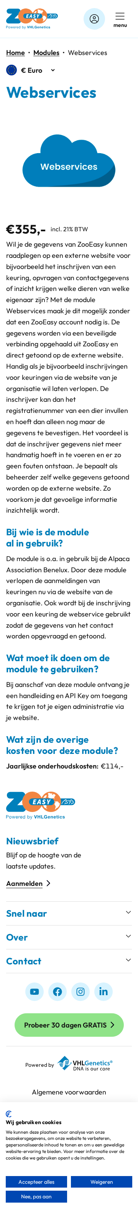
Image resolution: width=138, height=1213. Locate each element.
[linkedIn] (103, 991)
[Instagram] (80, 991)
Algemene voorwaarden (69, 1092)
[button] (69, 913)
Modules (46, 52)
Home (15, 52)
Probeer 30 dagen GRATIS (65, 1025)
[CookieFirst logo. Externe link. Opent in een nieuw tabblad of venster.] (9, 1114)
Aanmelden (24, 883)
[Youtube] (34, 991)
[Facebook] (57, 991)
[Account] (94, 19)
